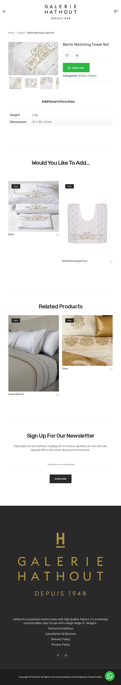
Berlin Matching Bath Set (74, 261)
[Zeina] (87, 340)
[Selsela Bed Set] (33, 353)
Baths (82, 75)
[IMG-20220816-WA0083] (31, 83)
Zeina (65, 368)
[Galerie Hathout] (60, 11)
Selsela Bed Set (16, 394)
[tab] (60, 102)
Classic (21, 33)
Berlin (11, 234)
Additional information (58, 101)
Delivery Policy (60, 639)
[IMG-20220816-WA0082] (46, 83)
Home (11, 33)
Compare (77, 55)
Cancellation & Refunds (60, 634)
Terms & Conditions (60, 628)
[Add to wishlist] (67, 55)
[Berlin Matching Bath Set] (87, 219)
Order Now (78, 68)
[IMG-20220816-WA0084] (15, 83)
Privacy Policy (60, 644)
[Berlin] (33, 206)
